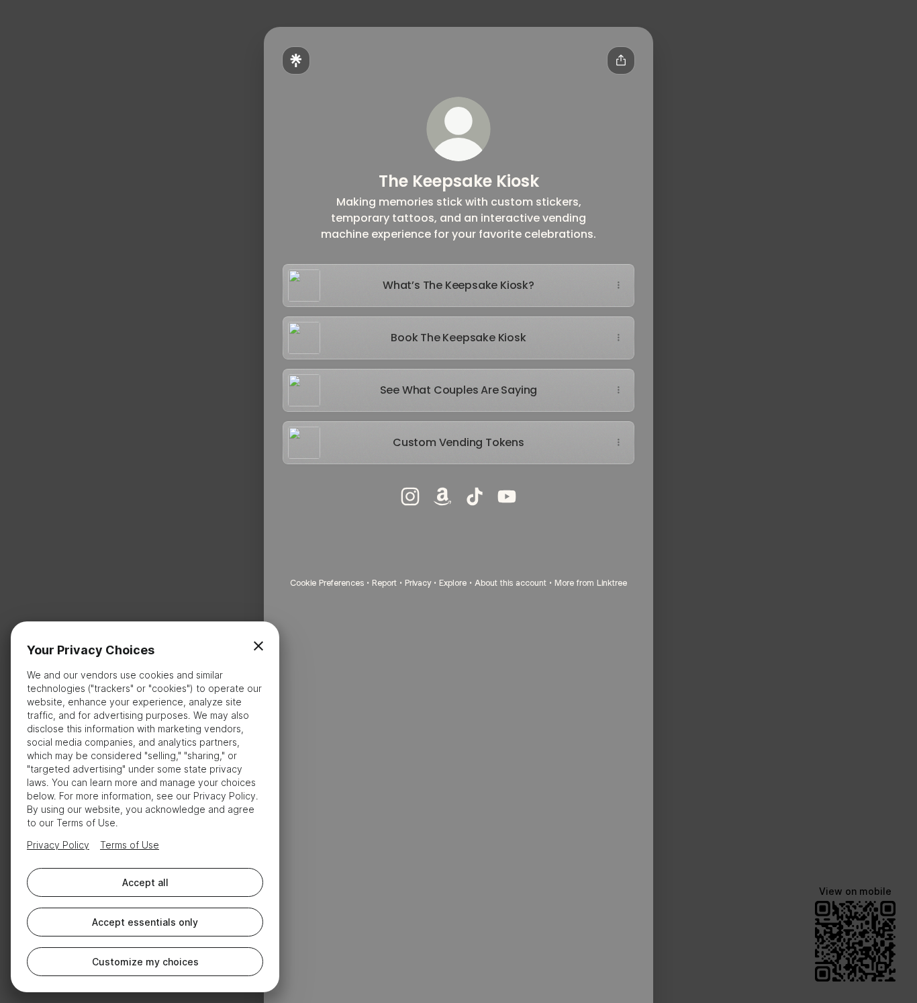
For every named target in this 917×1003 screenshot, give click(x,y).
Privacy (418, 582)
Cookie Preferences (327, 582)
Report (384, 582)
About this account (510, 582)
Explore (453, 582)
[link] (410, 496)
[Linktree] (296, 60)
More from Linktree (590, 582)
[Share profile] (621, 60)
